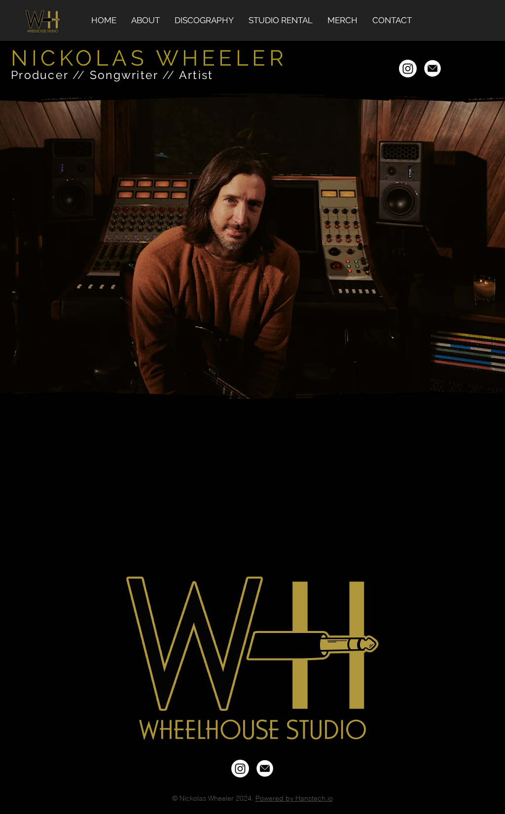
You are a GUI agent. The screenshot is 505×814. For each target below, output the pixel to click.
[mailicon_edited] (432, 68)
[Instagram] (408, 68)
